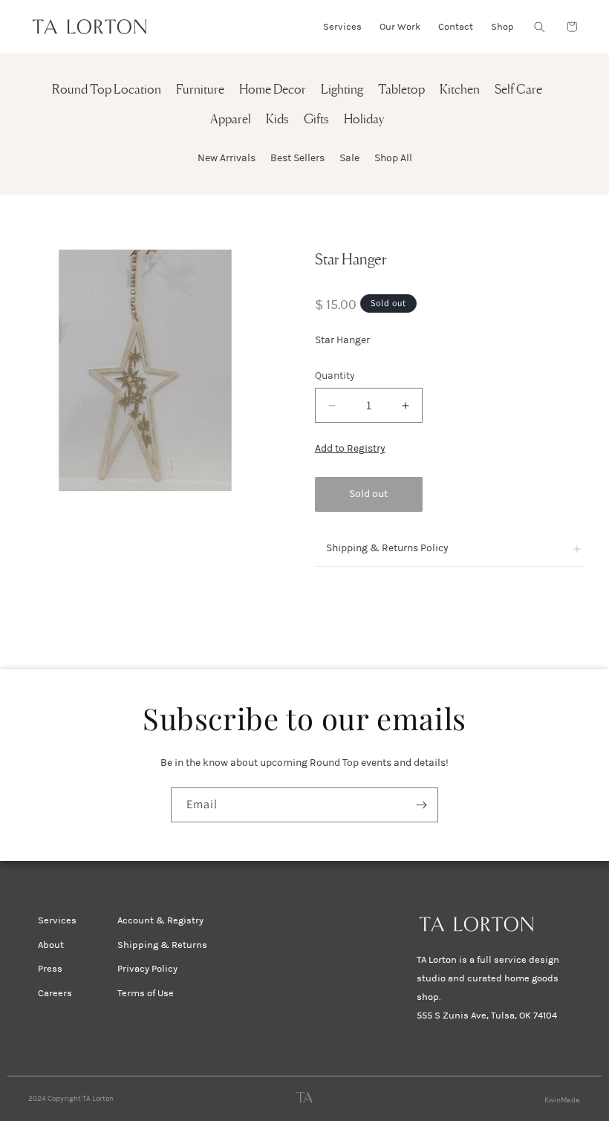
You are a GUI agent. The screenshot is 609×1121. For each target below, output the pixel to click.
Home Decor (272, 90)
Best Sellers (297, 157)
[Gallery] (145, 370)
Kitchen (460, 90)
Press (50, 969)
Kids (277, 120)
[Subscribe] (421, 804)
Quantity (335, 375)
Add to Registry (350, 448)
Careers (55, 993)
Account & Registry (160, 920)
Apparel (230, 120)
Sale (349, 157)
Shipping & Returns (162, 945)
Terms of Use (145, 993)
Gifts (316, 120)
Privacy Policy (147, 969)
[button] (539, 26)
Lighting (342, 90)
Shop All (393, 157)
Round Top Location (106, 90)
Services (57, 920)
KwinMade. (562, 1100)
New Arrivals (226, 157)
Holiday (364, 120)
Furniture (200, 90)
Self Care (518, 90)
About (51, 945)
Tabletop (401, 90)
